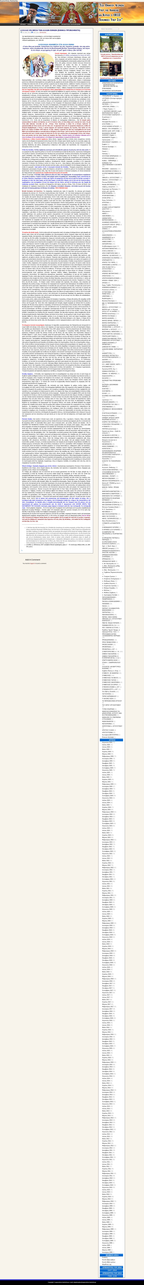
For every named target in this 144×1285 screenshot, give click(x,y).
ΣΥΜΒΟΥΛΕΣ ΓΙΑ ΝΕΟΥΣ (110, 678)
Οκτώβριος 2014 (107, 1071)
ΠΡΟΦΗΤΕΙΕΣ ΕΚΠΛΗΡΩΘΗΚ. (71, 24)
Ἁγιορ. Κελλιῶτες (107, 200)
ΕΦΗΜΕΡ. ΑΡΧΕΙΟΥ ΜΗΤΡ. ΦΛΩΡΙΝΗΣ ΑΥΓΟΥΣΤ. (110, 418)
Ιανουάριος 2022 (107, 870)
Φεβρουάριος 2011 (107, 1173)
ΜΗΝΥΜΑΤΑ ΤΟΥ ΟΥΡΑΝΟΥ (111, 496)
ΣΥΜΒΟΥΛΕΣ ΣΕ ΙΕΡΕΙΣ (110, 684)
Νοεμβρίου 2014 (107, 1069)
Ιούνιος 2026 (106, 747)
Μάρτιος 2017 (106, 1004)
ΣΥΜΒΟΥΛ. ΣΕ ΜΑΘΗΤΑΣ (110, 673)
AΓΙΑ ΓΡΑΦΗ (106, 124)
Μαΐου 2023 (105, 833)
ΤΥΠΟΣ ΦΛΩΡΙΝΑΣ (108, 709)
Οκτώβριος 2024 (107, 793)
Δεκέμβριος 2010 (107, 1178)
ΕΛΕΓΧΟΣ (105, 389)
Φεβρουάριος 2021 (107, 895)
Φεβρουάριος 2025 (107, 784)
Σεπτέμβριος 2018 (107, 962)
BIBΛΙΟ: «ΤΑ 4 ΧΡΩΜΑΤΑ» (110, 128)
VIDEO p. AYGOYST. (108, 187)
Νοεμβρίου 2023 (107, 819)
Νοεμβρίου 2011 (107, 1152)
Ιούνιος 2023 (106, 830)
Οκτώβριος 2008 (107, 1238)
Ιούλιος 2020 (106, 911)
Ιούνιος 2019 (106, 942)
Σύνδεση (104, 1257)
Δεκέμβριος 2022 (107, 844)
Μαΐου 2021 (105, 888)
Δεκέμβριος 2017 (107, 983)
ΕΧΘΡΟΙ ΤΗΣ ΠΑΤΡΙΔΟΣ (110, 422)
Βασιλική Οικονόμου (108, 301)
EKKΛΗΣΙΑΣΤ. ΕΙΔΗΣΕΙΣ (110, 142)
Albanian (104, 119)
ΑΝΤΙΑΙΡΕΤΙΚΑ (107, 244)
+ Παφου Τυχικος (107, 109)
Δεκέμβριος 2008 (107, 1234)
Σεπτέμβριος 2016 (107, 1018)
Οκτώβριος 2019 (107, 932)
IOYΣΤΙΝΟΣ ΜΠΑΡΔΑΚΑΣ (110, 156)
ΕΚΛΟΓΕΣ (105, 378)
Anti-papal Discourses (109, 122)
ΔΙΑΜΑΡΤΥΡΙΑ (107, 353)
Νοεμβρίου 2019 (107, 930)
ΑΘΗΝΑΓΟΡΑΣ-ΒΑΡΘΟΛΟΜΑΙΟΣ (108, 219)
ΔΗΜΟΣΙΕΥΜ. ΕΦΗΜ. (109, 347)
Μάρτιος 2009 (106, 1227)
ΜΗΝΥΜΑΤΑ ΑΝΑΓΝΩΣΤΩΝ (110, 491)
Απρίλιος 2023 (106, 835)
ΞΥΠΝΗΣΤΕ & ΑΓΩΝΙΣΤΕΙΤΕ (111, 523)
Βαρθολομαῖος (106, 298)
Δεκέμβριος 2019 (107, 928)
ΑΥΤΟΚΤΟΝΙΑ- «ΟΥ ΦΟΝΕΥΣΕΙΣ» (108, 293)
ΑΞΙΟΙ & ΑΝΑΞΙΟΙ (107, 251)
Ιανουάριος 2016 (107, 1037)
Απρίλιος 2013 (106, 1113)
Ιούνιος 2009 (106, 1220)
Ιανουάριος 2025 (107, 786)
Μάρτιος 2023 (106, 837)
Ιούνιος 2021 (106, 886)
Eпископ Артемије (108, 146)
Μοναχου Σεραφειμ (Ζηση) (110, 507)
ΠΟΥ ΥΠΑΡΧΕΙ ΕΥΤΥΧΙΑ (110, 627)
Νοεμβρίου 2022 (107, 846)
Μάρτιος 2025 (106, 782)
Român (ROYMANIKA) (109, 184)
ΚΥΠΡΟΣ (105, 465)
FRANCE (105, 149)
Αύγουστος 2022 (107, 853)
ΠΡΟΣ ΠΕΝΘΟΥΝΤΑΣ (109, 642)
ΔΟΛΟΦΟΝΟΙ (106, 362)
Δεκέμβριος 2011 (107, 1150)
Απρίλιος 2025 (106, 779)
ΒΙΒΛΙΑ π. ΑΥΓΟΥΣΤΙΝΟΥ (110, 307)
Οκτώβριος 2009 (107, 1210)
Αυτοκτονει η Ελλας (108, 290)
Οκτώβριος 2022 (107, 849)
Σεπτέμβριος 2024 (107, 795)
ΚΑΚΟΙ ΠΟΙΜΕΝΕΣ (108, 446)
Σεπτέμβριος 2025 (107, 768)
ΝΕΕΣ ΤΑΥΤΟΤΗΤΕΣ (108, 516)
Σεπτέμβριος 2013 (107, 1101)
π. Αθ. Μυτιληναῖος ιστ (109, 563)
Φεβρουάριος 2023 (107, 840)
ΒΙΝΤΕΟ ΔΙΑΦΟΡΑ (108, 318)
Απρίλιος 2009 (106, 1224)
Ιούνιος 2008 (106, 1247)
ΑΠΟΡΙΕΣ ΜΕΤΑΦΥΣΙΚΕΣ (110, 273)
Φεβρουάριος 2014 (107, 1090)
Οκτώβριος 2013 (107, 1099)
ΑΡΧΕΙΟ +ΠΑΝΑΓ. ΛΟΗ (109, 280)
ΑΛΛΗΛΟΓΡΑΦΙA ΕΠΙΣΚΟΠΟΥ (111, 231)
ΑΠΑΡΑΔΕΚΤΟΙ (107, 260)
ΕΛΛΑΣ (104, 393)
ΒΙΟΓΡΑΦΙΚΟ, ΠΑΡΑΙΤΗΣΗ (110, 331)
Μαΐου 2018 (105, 972)
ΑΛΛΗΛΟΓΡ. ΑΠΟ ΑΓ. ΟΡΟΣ (111, 224)
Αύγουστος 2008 (107, 1243)
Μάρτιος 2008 (106, 1250)
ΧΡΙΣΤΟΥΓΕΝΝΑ (107, 732)
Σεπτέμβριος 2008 (107, 1240)
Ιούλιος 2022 (106, 856)
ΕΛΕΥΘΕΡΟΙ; (106, 391)
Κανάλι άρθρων (108, 1260)
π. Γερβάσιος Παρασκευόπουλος (112, 572)
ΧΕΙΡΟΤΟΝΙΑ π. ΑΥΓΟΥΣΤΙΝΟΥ (112, 726)
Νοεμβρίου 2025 (107, 763)
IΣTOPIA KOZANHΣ (108, 158)
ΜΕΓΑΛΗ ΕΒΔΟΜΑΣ (108, 478)
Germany (105, 153)
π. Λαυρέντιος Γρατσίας (109, 586)
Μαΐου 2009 (105, 1222)
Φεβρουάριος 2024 (107, 812)
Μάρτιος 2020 (106, 921)
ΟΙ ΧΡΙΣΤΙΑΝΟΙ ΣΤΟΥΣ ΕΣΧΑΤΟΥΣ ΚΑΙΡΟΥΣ (109, 543)
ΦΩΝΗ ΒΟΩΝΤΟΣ (107, 721)
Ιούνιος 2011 (106, 1164)
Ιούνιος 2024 (106, 802)
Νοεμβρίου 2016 (107, 1013)
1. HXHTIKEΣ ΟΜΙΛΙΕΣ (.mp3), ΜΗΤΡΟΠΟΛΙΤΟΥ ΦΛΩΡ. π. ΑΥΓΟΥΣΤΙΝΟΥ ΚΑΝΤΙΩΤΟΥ (112, 113)
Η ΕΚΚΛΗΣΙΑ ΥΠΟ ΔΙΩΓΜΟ (110, 424)
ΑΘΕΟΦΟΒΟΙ (106, 216)
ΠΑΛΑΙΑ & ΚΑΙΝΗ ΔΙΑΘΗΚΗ (111, 601)
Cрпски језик (106, 140)
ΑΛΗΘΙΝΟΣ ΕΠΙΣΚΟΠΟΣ (110, 222)
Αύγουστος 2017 (107, 992)
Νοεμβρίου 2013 (107, 1097)
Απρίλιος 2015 (106, 1057)
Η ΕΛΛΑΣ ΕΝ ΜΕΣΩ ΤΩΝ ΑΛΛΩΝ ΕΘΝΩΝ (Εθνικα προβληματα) (50, 30)
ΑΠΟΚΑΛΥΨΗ (106, 271)
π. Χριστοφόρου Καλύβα (109, 595)
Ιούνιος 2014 (106, 1081)
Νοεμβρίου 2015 (107, 1041)
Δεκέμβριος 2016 (107, 1011)
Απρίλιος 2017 (106, 1002)
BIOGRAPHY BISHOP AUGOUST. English (109, 134)
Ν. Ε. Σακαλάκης (107, 509)
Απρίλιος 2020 (106, 918)
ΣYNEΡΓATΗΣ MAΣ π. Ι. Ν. (110, 651)
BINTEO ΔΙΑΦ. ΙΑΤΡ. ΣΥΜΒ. (111, 131)
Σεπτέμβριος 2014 (107, 1074)
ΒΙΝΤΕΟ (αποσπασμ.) (109, 313)
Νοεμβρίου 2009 (107, 1208)
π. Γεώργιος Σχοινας (108, 576)
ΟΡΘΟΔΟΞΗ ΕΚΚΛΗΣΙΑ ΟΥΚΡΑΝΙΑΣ (109, 555)
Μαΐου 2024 (105, 805)
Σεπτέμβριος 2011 (107, 1157)
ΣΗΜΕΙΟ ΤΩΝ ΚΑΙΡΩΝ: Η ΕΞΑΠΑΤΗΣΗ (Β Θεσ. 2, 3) (110, 657)
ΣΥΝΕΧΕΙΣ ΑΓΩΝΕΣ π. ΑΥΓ (110, 687)
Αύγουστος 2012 (107, 1132)
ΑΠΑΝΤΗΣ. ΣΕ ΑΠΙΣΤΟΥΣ (110, 255)
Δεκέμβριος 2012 (107, 1122)
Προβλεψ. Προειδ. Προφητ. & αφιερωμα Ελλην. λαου (111, 631)
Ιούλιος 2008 (106, 1245)
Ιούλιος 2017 (106, 995)
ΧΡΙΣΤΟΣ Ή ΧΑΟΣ (108, 730)
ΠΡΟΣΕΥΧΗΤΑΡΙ (107, 644)
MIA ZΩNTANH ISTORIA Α (110, 171)
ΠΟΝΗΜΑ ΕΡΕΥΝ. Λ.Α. (109, 625)
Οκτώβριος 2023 (107, 821)
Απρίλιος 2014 (106, 1085)
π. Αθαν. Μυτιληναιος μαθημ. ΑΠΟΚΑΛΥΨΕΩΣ (111, 566)
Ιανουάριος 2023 (107, 842)
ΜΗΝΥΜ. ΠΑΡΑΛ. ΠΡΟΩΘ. (110, 487)
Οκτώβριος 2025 (107, 765)
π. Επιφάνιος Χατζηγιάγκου (110, 579)
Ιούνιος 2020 (106, 914)
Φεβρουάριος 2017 (107, 1006)
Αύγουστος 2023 (107, 826)
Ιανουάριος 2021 (107, 897)
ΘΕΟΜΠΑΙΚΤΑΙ (107, 444)
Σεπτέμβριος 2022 (107, 851)
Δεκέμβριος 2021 (107, 872)
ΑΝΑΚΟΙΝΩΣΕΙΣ (107, 235)
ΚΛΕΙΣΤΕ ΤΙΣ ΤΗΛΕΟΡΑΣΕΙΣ (111, 461)
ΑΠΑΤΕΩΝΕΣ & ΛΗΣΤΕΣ (110, 265)
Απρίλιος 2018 (106, 974)
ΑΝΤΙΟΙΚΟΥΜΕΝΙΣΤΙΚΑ (109, 248)
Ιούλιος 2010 (106, 1190)
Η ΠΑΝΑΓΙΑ (105, 426)
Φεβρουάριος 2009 (107, 1229)
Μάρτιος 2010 (106, 1199)
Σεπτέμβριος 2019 (107, 935)
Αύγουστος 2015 (107, 1048)
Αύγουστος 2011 (107, 1159)
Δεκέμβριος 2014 (107, 1067)
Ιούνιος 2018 (106, 969)
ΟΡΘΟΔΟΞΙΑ (106, 559)
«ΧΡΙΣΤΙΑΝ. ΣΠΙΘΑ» (108, 106)
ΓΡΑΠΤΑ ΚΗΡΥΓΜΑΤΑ (109, 336)
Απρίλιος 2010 (106, 1196)
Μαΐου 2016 (105, 1027)
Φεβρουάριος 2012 (107, 1145)
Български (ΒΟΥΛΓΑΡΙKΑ (110, 735)
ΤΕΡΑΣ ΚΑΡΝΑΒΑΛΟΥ (109, 696)
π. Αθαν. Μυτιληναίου (109, 570)
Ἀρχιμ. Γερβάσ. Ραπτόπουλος (111, 285)
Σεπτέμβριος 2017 (107, 990)
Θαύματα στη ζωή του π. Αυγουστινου (109, 441)
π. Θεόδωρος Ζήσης (108, 581)
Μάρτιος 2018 (106, 976)
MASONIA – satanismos (109, 169)
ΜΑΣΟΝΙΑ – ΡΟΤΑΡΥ (109, 476)
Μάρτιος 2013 (106, 1115)
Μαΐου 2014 (105, 1083)
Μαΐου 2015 (105, 1055)
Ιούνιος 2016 (106, 1025)
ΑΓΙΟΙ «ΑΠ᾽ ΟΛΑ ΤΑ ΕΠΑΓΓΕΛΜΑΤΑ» (108, 192)
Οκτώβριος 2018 (107, 960)
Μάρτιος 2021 (106, 893)
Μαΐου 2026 (105, 749)
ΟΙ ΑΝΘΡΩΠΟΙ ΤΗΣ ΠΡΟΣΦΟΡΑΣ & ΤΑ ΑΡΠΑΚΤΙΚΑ (112, 533)
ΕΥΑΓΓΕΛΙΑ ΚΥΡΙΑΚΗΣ (109, 413)
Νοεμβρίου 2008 (107, 1236)
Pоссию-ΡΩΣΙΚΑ (107, 182)
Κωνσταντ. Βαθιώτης (108, 467)
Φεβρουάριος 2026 (107, 756)
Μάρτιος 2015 (106, 1060)
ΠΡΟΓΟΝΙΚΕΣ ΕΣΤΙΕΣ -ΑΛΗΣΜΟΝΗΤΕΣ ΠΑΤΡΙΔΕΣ (111, 635)
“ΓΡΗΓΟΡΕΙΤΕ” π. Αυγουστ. (110, 96)
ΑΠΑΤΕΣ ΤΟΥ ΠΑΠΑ (108, 262)
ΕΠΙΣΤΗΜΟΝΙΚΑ (107, 407)
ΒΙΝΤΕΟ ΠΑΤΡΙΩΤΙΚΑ (109, 323)
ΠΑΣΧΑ (104, 606)
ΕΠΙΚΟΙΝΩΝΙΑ (54, 24)
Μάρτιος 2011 (106, 1171)
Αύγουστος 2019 (107, 937)
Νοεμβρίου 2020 (107, 902)
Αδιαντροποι (106, 211)
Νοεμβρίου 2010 (107, 1180)
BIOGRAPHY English (108, 137)
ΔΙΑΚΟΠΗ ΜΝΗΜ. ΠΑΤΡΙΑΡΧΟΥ (112, 349)
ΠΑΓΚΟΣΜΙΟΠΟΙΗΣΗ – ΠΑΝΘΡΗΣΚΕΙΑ (109, 598)
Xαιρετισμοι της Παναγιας (110, 189)
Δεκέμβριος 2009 (107, 1206)
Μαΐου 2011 (105, 1166)
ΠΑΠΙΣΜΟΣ (105, 604)
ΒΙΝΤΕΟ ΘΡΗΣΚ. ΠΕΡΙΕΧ (110, 320)
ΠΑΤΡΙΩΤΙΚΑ (106, 612)
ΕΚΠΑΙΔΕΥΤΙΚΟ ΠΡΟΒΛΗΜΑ (111, 380)
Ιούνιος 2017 (106, 997)
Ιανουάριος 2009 (107, 1231)
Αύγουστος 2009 (107, 1215)
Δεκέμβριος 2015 (107, 1039)
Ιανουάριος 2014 (107, 1092)
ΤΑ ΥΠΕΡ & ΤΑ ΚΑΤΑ (108, 691)
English (104, 144)
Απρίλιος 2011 (106, 1169)
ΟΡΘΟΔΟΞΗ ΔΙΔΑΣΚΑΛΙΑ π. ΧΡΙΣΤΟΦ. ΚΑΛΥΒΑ (111, 551)
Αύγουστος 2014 (107, 1076)
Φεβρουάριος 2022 (107, 867)
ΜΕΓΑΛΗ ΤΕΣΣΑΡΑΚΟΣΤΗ (110, 481)
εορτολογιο (105, 400)
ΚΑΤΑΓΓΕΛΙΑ (106, 448)
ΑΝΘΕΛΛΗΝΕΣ (107, 241)
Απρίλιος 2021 (106, 891)
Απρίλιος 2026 (106, 751)
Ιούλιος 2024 (106, 800)
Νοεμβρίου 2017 (107, 986)
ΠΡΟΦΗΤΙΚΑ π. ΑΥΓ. (108, 649)
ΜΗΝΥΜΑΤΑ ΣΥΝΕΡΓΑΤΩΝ (110, 493)
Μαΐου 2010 (105, 1194)
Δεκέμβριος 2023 (107, 816)
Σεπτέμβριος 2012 (107, 1129)
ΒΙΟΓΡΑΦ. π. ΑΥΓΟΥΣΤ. (109, 329)
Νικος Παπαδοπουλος (109, 521)
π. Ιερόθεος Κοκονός (108, 583)
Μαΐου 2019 (105, 944)
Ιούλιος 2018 (106, 967)
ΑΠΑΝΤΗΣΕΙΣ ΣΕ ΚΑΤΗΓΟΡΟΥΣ (38, 24)
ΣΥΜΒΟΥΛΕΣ (106, 675)
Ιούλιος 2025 (106, 772)
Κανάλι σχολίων (108, 1262)
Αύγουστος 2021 (107, 881)
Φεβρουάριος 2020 (107, 923)
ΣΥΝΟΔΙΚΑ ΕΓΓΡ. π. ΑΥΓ (110, 689)
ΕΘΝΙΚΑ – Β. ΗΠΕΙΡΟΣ (109, 373)
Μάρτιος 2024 (106, 809)
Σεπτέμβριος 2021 (107, 879)
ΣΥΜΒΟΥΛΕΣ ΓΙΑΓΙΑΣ (109, 680)
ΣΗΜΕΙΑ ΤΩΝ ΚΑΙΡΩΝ (109, 654)
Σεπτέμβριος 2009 (107, 1213)
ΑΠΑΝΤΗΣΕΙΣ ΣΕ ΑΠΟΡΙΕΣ (110, 258)
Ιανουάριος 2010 (107, 1203)
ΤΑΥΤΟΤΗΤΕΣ (106, 694)
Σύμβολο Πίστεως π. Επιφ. (110, 671)
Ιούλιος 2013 (106, 1106)
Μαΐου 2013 (105, 1111)
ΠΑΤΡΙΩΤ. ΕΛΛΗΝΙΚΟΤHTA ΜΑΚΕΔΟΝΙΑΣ (110, 609)
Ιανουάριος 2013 (107, 1120)
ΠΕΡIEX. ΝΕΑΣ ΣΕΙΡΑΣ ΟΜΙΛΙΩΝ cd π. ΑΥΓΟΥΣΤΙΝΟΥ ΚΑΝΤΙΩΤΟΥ (112, 618)
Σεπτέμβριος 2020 (107, 907)
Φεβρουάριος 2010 (107, 1201)
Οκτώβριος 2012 (107, 1127)
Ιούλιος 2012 (106, 1134)
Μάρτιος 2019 (106, 948)
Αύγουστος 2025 (107, 770)
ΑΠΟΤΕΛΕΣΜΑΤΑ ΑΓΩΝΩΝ (110, 278)
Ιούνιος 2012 (106, 1136)
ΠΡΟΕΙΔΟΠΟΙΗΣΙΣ (108, 640)
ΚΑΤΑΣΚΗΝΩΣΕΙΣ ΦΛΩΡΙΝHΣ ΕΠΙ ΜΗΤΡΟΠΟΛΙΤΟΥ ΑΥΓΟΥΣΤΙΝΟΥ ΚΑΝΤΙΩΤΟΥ (111, 452)
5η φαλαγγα (106, 117)
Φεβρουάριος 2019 (107, 951)
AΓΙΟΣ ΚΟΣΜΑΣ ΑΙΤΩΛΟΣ (110, 126)
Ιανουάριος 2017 (107, 1009)
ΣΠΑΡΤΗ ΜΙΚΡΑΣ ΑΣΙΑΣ (110, 660)
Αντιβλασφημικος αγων (109, 246)
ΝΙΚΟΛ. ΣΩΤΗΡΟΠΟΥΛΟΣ (110, 518)
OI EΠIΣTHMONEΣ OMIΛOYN (111, 173)
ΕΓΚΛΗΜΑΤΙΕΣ (107, 366)
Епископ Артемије (108, 737)
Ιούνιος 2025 (106, 775)
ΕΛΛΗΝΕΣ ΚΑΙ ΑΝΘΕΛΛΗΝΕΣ (111, 396)
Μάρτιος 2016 (106, 1032)
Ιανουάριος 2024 (107, 814)
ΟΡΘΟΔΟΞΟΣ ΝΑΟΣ (108, 561)
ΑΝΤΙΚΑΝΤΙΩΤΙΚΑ (109, 85)
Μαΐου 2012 (105, 1139)
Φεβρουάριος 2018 (107, 979)
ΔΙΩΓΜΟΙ (105, 359)
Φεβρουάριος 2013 (107, 1118)
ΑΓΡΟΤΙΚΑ (105, 202)
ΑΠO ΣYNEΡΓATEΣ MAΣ (110, 253)
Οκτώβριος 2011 (107, 1155)
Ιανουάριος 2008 (107, 1252)
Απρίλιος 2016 (106, 1030)
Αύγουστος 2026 (107, 742)
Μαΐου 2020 (105, 916)
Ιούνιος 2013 (106, 1108)
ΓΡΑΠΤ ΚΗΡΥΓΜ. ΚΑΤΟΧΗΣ (111, 334)
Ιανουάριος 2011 (107, 1176)
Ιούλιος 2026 (106, 745)
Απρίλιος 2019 (106, 946)
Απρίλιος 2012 (106, 1141)
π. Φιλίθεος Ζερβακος (108, 592)
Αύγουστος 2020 (107, 909)
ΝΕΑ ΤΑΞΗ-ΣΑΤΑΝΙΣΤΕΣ (109, 514)
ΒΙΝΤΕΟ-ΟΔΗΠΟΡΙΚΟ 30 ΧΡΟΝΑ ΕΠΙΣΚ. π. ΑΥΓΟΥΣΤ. (111, 326)
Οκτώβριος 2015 (107, 1043)
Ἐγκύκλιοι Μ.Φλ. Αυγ (108, 369)
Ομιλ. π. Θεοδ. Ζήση (108, 546)
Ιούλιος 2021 (106, 884)
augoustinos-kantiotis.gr (62, 1282)
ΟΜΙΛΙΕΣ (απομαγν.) (108, 548)
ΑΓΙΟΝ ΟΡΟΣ (106, 198)
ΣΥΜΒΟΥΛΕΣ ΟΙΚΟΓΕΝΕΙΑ (110, 682)
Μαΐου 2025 (105, 777)
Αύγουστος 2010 (107, 1187)
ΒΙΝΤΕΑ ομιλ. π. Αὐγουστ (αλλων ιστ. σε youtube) (110, 310)
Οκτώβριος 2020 (107, 904)
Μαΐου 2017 (105, 999)
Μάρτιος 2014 (106, 1088)
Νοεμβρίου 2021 (107, 874)
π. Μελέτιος (105, 590)
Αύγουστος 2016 (107, 1020)
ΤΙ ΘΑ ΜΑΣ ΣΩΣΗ (107, 698)
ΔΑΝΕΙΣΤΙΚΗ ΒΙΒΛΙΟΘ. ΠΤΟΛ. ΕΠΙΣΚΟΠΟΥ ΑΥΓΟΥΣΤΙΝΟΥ (112, 339)
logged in (32, 563)
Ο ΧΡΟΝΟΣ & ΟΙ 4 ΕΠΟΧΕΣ (111, 529)
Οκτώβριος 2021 (107, 877)
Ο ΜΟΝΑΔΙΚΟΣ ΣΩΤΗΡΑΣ (110, 527)
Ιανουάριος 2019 (107, 953)
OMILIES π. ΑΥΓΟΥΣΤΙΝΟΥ (111, 177)
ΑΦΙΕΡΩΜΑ (106, 296)
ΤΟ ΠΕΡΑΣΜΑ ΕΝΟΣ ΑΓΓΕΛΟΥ (112, 701)
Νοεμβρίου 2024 (107, 791)
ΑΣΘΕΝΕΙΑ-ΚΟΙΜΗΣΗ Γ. (109, 287)
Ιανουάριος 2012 (107, 1148)
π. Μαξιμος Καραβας (108, 588)
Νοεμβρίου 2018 (107, 958)
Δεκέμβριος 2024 (107, 789)
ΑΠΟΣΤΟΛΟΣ (106, 276)
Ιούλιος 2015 (106, 1050)
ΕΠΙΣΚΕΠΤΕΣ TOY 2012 (109, 404)
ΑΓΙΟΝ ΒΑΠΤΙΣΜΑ (108, 195)
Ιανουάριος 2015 (107, 1064)
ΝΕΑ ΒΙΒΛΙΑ (106, 511)
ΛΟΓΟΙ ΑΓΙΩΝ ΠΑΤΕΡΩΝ (110, 470)
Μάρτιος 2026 (106, 754)
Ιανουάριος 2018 (107, 981)
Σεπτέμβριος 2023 (107, 823)
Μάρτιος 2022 (106, 865)
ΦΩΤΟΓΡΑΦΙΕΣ (107, 724)
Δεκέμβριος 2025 (107, 761)
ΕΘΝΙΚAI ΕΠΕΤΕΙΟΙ (108, 371)
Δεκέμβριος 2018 (107, 955)
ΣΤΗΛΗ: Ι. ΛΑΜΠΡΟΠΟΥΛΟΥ (111, 662)
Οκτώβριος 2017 (107, 988)
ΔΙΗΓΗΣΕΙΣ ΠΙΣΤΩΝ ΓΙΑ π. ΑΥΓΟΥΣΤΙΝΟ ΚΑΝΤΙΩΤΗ (110, 356)
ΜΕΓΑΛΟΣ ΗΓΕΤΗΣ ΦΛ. (110, 86)
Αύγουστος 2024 (107, 798)
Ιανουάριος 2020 (107, 925)
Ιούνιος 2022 (106, 858)
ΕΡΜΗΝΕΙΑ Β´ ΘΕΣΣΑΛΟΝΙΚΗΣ (112, 409)
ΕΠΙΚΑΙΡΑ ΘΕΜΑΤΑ (108, 402)
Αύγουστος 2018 (107, 965)
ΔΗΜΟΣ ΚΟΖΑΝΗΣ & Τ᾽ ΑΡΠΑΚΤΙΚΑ (109, 343)
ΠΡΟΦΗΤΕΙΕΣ (106, 647)
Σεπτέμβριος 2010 (107, 1185)
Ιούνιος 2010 (106, 1192)
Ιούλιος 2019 (106, 939)
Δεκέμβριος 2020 (107, 900)
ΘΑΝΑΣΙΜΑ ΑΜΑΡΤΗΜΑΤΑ (110, 437)
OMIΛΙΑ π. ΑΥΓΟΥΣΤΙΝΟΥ (110, 180)
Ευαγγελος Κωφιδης (108, 415)
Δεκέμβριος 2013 (107, 1094)
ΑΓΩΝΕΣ (105, 205)
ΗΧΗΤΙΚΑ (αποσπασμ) (109, 429)
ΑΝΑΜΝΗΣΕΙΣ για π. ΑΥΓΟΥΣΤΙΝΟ (108, 238)
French (104, 151)
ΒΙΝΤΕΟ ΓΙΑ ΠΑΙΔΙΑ (108, 316)
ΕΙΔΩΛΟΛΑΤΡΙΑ (107, 376)
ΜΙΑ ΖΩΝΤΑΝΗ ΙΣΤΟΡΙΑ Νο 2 (111, 504)
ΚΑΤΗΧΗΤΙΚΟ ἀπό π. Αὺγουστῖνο (109, 457)
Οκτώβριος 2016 (107, 1016)
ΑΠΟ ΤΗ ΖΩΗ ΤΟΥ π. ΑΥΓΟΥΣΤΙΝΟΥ (109, 268)
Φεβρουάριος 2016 (107, 1034)
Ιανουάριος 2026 (107, 758)
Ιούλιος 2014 (106, 1078)
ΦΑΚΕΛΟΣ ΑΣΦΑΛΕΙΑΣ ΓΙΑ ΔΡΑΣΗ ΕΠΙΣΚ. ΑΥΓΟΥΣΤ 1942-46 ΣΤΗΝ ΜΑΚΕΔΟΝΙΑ (112, 713)
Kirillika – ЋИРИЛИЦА (109, 160)
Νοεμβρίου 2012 (107, 1125)
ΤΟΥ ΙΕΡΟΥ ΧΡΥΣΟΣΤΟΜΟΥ (111, 705)
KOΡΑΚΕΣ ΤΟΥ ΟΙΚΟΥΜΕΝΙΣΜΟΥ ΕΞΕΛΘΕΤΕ (112, 164)
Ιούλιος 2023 (106, 828)
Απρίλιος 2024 (106, 807)
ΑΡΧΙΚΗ (23, 24)
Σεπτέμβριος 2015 (107, 1046)
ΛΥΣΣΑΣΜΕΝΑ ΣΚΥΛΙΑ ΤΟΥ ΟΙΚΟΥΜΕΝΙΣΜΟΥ (111, 473)
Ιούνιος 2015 (106, 1053)
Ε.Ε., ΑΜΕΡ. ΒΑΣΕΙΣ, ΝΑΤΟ (111, 364)
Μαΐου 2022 (105, 860)
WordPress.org (106, 1264)
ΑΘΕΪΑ (104, 213)
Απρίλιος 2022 (106, 863)
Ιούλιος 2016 (106, 1023)
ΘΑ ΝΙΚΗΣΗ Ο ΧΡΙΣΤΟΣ (109, 435)
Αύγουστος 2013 (107, 1104)
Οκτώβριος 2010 (107, 1183)
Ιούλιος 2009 (106, 1217)
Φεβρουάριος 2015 (107, 1062)
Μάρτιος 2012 (106, 1143)
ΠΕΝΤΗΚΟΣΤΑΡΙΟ (108, 615)
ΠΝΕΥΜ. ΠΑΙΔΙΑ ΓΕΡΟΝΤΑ (110, 623)
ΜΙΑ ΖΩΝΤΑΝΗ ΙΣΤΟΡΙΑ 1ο (110, 502)
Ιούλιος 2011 (106, 1162)
